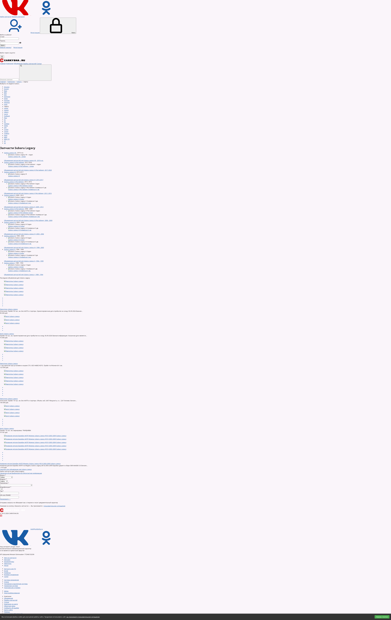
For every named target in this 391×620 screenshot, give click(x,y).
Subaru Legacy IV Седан (16, 226)
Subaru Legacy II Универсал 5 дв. (19, 257)
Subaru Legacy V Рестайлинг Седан (20, 186)
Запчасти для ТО (10, 569)
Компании (9, 64)
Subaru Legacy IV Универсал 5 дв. (19, 230)
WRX (5, 137)
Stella (6, 126)
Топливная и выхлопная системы (16, 584)
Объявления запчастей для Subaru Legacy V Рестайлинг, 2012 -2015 (28, 193)
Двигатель (7, 564)
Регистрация (17, 47)
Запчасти (21, 473)
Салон (6, 577)
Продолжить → (5, 499)
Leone (6, 108)
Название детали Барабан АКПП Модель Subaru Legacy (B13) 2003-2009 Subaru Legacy (30, 464)
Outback (7, 116)
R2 (5, 122)
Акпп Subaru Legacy (7, 334)
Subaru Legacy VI (14, 176)
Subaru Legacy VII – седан (17, 157)
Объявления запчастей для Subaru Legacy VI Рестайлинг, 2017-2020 (28, 170)
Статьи (39, 64)
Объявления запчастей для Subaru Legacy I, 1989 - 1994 (23, 275)
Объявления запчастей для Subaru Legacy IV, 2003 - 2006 (24, 234)
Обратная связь (9, 606)
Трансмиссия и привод (12, 588)
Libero (6, 112)
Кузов (6, 571)
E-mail (2, 37)
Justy (5, 104)
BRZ (5, 93)
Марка (3, 475)
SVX (5, 128)
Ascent (6, 89)
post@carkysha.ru (37, 529)
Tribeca (6, 133)
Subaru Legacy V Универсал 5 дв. (19, 203)
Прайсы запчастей (29, 64)
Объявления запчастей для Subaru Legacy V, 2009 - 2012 (23, 207)
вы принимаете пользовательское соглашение (83, 617)
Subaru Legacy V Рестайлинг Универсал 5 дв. (24, 189)
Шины (6, 591)
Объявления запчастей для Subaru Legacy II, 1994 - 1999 (23, 261)
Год (2, 491)
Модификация (5, 487)
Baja (5, 91)
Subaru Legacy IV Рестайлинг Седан (20, 213)
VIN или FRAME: (5, 495)
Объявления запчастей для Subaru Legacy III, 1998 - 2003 (24, 247)
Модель (3, 479)
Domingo (7, 97)
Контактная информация (33, 473)
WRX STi (7, 139)
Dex (5, 95)
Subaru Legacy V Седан (16, 199)
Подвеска (7, 573)
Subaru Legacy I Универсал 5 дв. (19, 271)
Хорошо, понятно (382, 617)
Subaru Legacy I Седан (16, 267)
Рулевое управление (11, 575)
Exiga (6, 99)
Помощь (7, 612)
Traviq (6, 129)
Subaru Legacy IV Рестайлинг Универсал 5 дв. (24, 217)
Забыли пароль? (5, 47)
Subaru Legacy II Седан (16, 253)
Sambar (6, 124)
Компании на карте (11, 604)
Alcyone (6, 87)
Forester (7, 100)
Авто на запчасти (10, 558)
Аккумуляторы (9, 562)
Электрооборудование (12, 593)
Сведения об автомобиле (9, 473)
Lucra (6, 114)
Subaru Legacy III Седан (16, 240)
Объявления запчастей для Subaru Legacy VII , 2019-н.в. (23, 160)
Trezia (6, 131)
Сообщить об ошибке (11, 608)
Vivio (5, 135)
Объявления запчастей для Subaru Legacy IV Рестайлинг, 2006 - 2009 (28, 220)
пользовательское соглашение (54, 506)
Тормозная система (11, 586)
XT (5, 141)
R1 (5, 120)
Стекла (6, 582)
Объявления (18, 64)
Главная (3, 64)
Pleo (5, 118)
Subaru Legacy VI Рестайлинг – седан (21, 166)
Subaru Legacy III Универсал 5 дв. (19, 244)
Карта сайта (8, 610)
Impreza (7, 102)
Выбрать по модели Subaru (9, 84)
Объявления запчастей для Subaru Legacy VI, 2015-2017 (23, 180)
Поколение (4, 483)
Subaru (19, 82)
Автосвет (7, 560)
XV (5, 143)
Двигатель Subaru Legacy (9, 309)
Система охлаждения (11, 580)
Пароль (2, 41)
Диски (6, 565)
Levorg (6, 110)
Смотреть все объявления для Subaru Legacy (16, 469)
